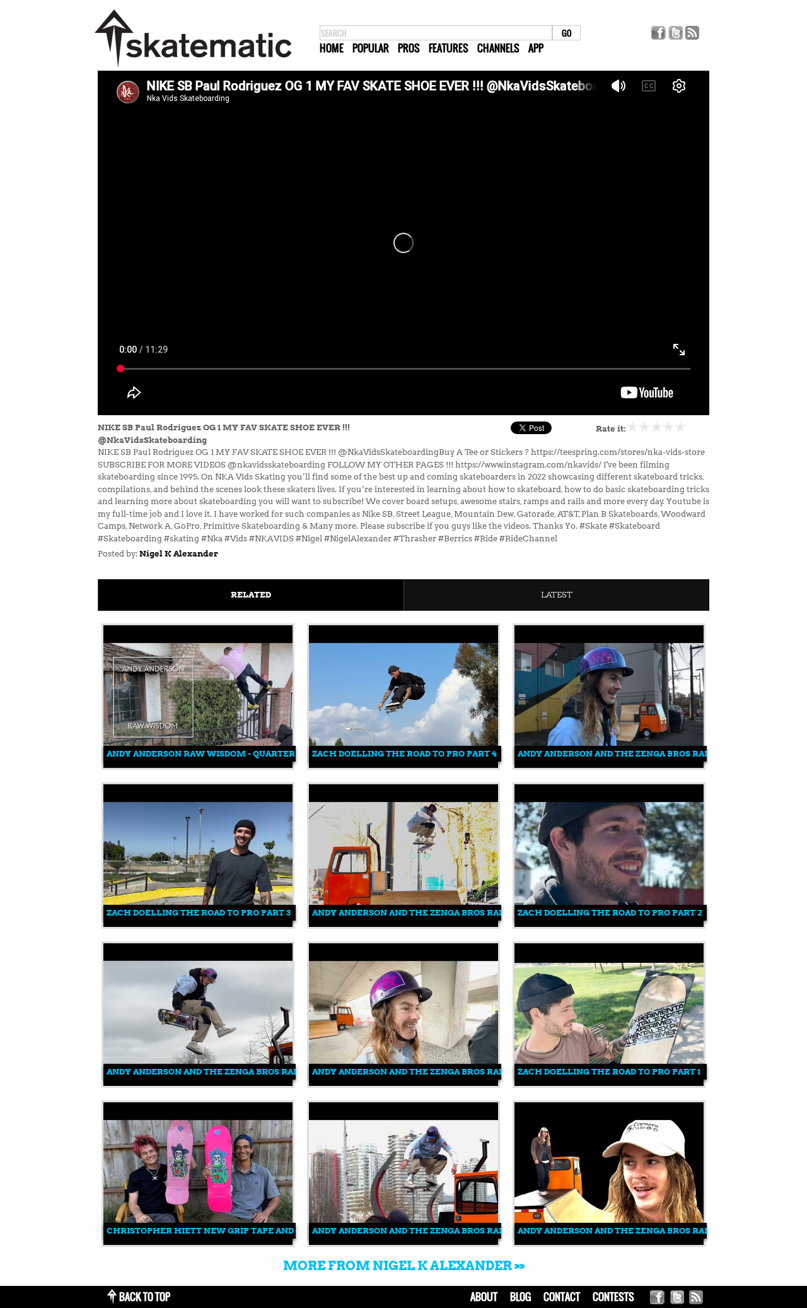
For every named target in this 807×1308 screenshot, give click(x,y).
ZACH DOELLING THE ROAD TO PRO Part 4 (404, 753)
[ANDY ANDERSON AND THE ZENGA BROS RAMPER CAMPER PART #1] (609, 1242)
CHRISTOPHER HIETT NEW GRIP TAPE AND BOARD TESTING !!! (241, 1230)
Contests (613, 1296)
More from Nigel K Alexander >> (404, 1265)
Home (332, 48)
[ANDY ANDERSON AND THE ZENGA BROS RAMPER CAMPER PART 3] (403, 1083)
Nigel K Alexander (178, 553)
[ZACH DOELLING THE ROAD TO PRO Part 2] (609, 924)
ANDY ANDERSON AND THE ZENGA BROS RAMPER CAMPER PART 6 (661, 753)
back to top (144, 1296)
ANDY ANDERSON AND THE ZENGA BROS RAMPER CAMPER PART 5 (455, 912)
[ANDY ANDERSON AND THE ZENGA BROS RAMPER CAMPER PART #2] (403, 1242)
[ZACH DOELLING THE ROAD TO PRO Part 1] (609, 1083)
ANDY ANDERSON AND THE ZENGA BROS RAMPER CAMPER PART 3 (455, 1071)
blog (520, 1296)
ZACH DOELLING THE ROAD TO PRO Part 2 (610, 912)
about (483, 1296)
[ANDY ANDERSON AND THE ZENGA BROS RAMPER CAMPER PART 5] (403, 924)
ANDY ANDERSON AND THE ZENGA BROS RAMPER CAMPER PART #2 (458, 1230)
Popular (370, 48)
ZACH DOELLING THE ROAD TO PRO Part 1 (609, 1071)
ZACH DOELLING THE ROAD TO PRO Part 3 (199, 912)
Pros (409, 48)
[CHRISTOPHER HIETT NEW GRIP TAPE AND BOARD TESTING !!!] (198, 1242)
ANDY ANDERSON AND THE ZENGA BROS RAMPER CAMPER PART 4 (250, 1071)
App (535, 48)
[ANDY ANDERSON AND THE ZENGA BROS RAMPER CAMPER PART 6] (609, 765)
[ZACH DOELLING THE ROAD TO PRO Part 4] (403, 765)
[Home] (192, 68)
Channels (498, 48)
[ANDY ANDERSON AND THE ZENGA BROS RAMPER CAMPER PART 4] (198, 1083)
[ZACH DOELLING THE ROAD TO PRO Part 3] (198, 924)
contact (561, 1296)
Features (448, 48)
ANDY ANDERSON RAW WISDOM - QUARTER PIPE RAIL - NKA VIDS (247, 753)
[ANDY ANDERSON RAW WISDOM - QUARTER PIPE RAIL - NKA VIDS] (198, 765)
